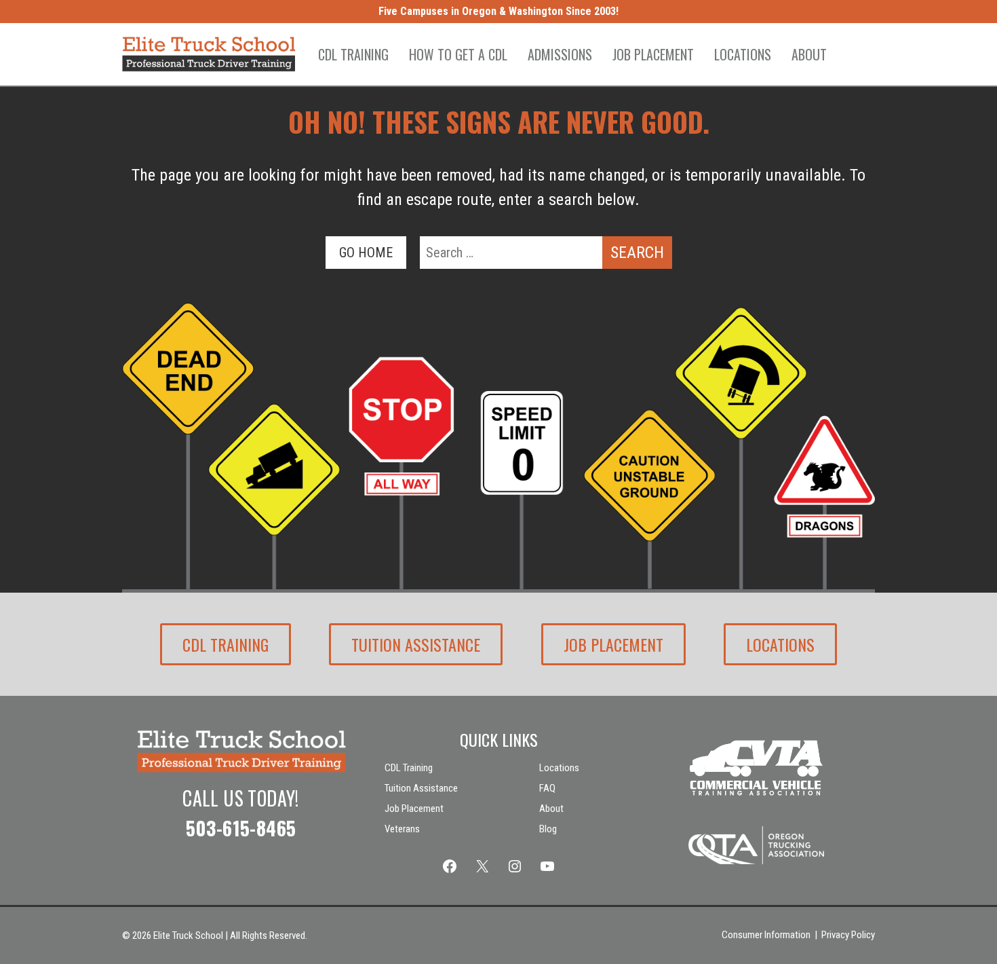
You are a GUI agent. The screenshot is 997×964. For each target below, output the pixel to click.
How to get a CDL (458, 54)
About (809, 54)
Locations (742, 54)
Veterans (402, 829)
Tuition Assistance (415, 644)
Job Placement (653, 54)
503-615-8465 (241, 828)
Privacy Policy (848, 935)
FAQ (547, 788)
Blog (548, 829)
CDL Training (353, 54)
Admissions (560, 54)
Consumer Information (766, 935)
